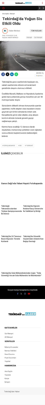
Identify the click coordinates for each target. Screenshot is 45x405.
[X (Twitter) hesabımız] (14, 401)
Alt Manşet (8, 23)
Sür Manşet (8, 19)
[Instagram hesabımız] (21, 401)
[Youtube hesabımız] (28, 401)
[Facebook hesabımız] (7, 401)
